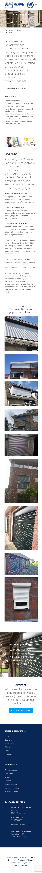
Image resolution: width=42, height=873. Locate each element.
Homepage (9, 30)
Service (7, 751)
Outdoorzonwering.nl (21, 865)
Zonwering (21, 30)
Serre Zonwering (11, 784)
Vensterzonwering (12, 788)
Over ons (8, 740)
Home (7, 736)
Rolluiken (8, 777)
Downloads (9, 754)
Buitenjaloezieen (11, 791)
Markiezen (9, 774)
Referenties (9, 744)
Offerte (7, 747)
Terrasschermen (11, 770)
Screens (8, 781)
